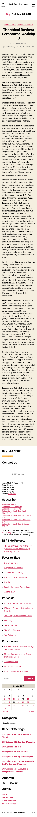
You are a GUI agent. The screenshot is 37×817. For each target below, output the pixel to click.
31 (9, 708)
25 (14, 705)
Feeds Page (7, 532)
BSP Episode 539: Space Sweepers (17, 756)
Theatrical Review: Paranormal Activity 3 (18, 33)
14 (28, 699)
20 (23, 702)
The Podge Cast (11, 625)
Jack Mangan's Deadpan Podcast (18, 616)
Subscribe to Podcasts (11, 509)
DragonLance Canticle (13, 568)
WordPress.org (9, 803)
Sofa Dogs (8, 620)
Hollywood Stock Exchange (15, 577)
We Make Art (9, 592)
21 (28, 702)
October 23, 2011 (12, 47)
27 (23, 705)
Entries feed (7, 797)
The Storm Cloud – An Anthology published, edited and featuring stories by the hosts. (18, 548)
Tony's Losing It (10, 635)
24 (9, 705)
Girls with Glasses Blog (13, 572)
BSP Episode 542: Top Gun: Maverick (18, 742)
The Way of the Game (13, 630)
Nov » (31, 711)
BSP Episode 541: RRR (11, 747)
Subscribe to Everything (12, 507)
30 (4, 708)
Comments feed (9, 800)
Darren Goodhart (21, 43)
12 (18, 699)
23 (4, 705)
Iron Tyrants (9, 582)
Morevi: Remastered (12, 666)
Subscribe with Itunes (11, 504)
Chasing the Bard (11, 662)
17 (9, 702)
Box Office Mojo (11, 563)
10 (9, 699)
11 (14, 699)
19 (18, 702)
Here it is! (12, 494)
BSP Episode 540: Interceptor (15, 752)
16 (4, 702)
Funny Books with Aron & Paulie (17, 603)
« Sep (5, 711)
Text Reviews (10, 24)
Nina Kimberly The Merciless (16, 671)
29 (33, 705)
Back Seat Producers (18, 4)
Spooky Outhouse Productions (17, 587)
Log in (4, 794)
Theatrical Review (25, 24)
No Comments (28, 47)
